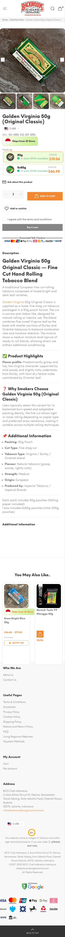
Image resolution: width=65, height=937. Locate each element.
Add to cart (47, 196)
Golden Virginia (13, 302)
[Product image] (16, 596)
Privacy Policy (11, 712)
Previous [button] (3, 60)
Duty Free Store (17, 20)
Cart (6, 763)
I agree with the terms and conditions (29, 219)
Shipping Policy (12, 721)
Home (5, 20)
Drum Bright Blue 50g (14, 620)
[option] (32, 60)
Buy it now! (32, 227)
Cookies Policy (11, 716)
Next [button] (62, 60)
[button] (40, 634)
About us (8, 674)
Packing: (7, 149)
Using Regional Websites (18, 736)
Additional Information (18, 524)
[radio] (33, 157)
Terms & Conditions (14, 702)
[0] (60, 9)
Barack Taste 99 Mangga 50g (47, 611)
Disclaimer (9, 707)
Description (10, 253)
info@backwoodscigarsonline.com (23, 810)
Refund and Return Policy (18, 726)
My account (10, 768)
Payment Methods (14, 741)
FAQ (5, 731)
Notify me (18, 643)
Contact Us (9, 679)
